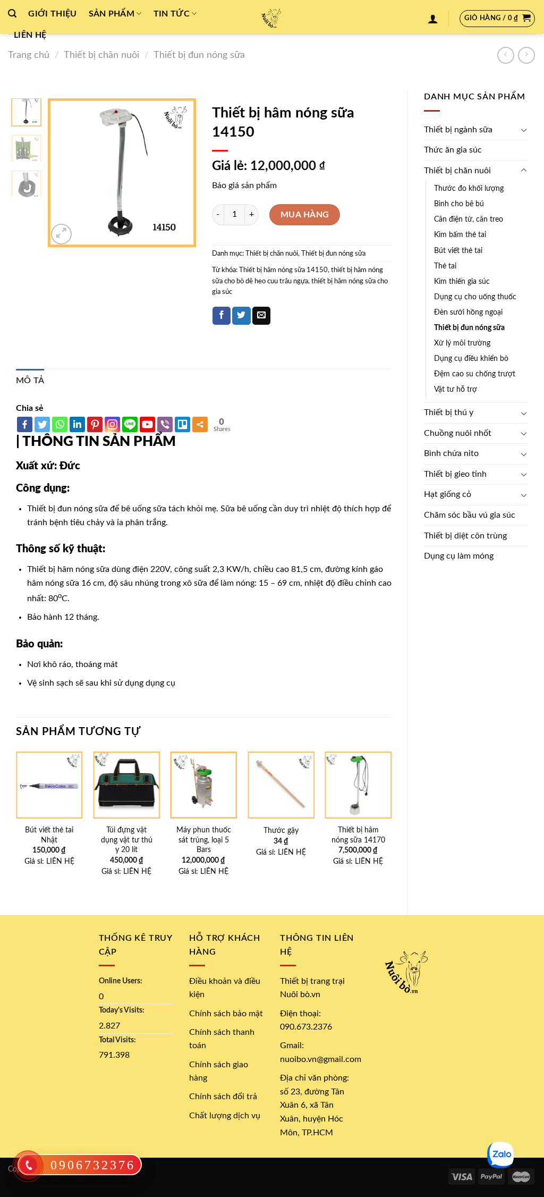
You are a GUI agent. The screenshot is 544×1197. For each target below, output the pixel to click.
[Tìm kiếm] (12, 13)
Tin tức (172, 14)
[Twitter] (42, 424)
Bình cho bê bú (459, 204)
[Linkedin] (77, 424)
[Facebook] (24, 424)
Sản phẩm (112, 14)
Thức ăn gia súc (453, 150)
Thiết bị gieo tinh (455, 474)
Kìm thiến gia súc (462, 281)
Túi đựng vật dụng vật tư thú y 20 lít (126, 840)
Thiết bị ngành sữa (458, 129)
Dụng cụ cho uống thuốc (475, 297)
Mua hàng (304, 214)
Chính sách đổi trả (223, 1096)
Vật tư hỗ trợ (455, 389)
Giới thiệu (52, 14)
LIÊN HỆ (60, 861)
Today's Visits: (121, 1010)
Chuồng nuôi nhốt (457, 433)
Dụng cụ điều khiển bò (471, 359)
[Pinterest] (95, 424)
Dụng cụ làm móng (459, 556)
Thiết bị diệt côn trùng (465, 536)
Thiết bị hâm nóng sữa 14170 (358, 835)
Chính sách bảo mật (226, 1013)
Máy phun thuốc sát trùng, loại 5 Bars (203, 840)
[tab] (30, 381)
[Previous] (63, 173)
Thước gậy (281, 830)
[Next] (179, 173)
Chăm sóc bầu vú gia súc (469, 515)
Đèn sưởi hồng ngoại (468, 312)
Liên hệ (30, 35)
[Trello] (182, 424)
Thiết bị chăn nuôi (101, 55)
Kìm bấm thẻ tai (460, 235)
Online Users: (120, 981)
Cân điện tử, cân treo (468, 219)
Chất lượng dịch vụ (224, 1115)
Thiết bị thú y (448, 412)
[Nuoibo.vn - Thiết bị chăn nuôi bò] (272, 17)
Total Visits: (117, 1040)
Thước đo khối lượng (469, 188)
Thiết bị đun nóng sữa (199, 55)
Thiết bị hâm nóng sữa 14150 (283, 270)
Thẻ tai (445, 266)
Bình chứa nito (451, 453)
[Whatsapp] (59, 424)
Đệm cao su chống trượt (474, 374)
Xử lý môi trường (462, 343)
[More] (200, 424)
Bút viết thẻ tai (458, 251)
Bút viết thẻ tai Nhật (49, 835)
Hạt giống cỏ (447, 494)
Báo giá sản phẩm (244, 185)
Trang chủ (28, 55)
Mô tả (30, 380)
